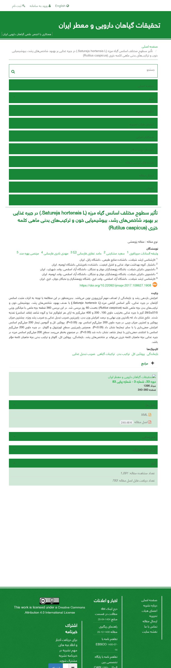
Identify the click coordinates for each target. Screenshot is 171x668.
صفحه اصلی (150, 46)
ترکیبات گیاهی (106, 353)
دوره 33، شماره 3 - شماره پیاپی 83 (134, 381)
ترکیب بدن (123, 353)
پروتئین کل (138, 353)
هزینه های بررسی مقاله (139, 162)
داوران (150, 187)
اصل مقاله (135, 422)
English (60, 5)
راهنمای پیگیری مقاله (108, 628)
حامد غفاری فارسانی (89, 253)
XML (145, 414)
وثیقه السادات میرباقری (144, 253)
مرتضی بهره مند (29, 253)
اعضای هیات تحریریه (142, 124)
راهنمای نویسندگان (142, 149)
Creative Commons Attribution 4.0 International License (55, 609)
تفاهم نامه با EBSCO (106, 641)
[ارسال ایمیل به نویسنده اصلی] (74, 252)
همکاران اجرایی (145, 136)
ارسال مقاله (146, 175)
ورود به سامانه (39, 5)
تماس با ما (147, 200)
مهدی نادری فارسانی (56, 253)
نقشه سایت (149, 631)
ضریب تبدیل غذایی (83, 353)
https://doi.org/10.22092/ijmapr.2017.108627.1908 (115, 285)
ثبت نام (17, 5)
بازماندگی (152, 353)
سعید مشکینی (115, 253)
